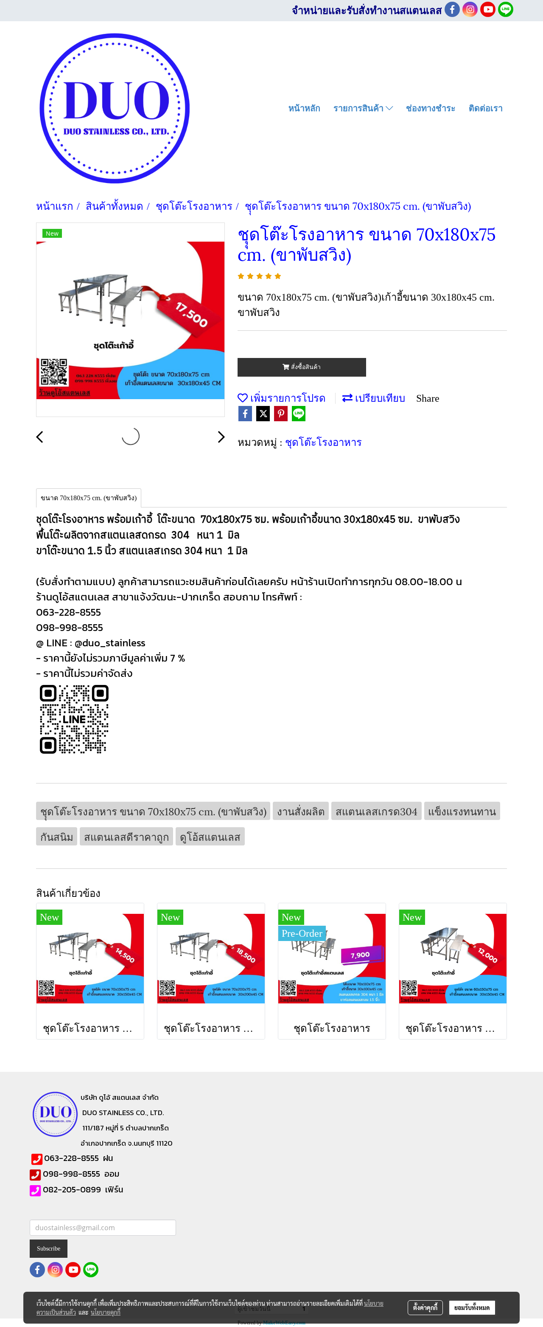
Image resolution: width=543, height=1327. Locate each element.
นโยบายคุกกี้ (105, 1312)
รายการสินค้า (359, 108)
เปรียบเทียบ (379, 397)
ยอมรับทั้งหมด (472, 1307)
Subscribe (48, 1248)
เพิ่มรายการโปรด (287, 397)
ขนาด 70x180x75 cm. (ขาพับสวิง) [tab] (89, 497)
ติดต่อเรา (486, 108)
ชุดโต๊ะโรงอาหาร (323, 441)
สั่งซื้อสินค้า (305, 367)
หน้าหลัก (304, 108)
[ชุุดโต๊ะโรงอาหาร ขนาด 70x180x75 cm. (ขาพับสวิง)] (130, 320)
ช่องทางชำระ (431, 108)
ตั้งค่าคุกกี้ (425, 1307)
